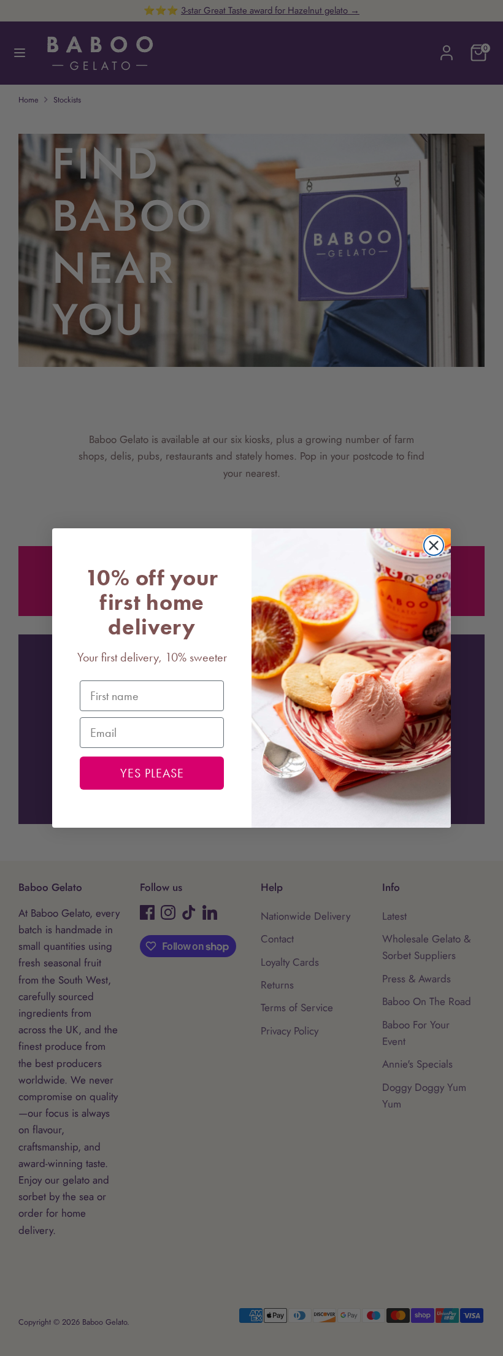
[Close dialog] (433, 545)
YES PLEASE (152, 773)
